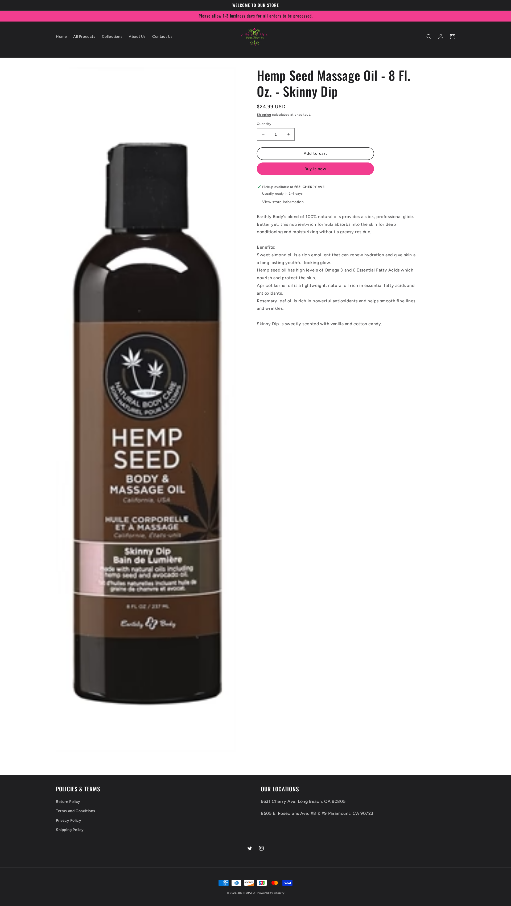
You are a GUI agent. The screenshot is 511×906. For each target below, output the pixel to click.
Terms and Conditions (75, 811)
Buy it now (315, 168)
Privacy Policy (68, 820)
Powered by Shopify (271, 893)
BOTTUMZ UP (247, 893)
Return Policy (68, 801)
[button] (429, 37)
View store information (283, 202)
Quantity (264, 124)
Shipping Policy (70, 830)
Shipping (264, 114)
